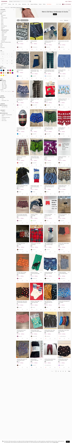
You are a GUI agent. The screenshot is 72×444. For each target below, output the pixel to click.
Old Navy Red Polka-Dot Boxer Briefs (48, 215)
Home (20, 4)
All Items (3, 97)
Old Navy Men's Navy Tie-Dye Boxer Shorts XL (22, 99)
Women (9, 4)
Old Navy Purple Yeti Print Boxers (49, 157)
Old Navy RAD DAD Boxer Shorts (61, 70)
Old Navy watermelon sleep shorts (36, 128)
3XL (7, 60)
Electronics (24, 4)
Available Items (5, 113)
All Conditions (4, 105)
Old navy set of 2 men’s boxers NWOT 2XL (21, 331)
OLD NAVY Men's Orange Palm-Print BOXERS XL (21, 273)
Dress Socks (4, 38)
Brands (40, 4)
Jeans (2, 19)
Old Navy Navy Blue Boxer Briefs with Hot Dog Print (49, 186)
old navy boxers (20, 41)
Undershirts (4, 39)
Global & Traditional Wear (6, 42)
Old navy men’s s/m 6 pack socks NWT (62, 215)
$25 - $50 (4, 83)
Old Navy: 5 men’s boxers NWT (34, 215)
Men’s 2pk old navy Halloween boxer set (48, 302)
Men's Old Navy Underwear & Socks (17, 7)
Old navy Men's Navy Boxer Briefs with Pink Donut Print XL (22, 215)
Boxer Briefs (4, 32)
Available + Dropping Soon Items (7, 115)
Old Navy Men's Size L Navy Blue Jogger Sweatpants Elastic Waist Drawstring (50, 331)
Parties (44, 4)
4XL (11, 60)
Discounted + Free (5, 100)
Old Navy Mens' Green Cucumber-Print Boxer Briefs (36, 331)
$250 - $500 (4, 87)
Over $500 (4, 88)
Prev (52, 371)
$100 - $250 (4, 85)
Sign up (69, 1)
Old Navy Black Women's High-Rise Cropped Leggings (34, 360)
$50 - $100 (4, 84)
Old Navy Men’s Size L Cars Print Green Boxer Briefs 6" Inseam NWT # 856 (35, 157)
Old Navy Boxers (34, 41)
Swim (2, 28)
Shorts (2, 24)
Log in (66, 1)
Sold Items (4, 119)
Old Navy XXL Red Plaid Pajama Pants (21, 157)
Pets (28, 4)
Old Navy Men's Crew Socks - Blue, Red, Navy (63, 331)
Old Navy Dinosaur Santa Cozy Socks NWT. (35, 273)
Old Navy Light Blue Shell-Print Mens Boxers (62, 273)
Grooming (3, 40)
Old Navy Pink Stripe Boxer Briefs (62, 157)
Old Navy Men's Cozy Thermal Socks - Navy (35, 70)
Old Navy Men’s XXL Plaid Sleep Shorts (35, 244)
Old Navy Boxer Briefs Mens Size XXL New (49, 273)
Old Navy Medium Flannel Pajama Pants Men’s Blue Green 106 (49, 70)
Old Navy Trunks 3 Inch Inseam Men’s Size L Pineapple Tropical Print (62, 99)
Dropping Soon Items (6, 117)
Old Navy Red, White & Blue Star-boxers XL (63, 244)
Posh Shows (49, 4)
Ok (67, 441)
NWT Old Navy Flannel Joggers (35, 99)
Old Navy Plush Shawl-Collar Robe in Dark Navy (22, 186)
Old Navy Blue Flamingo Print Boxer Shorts (63, 302)
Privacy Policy (55, 442)
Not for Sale (4, 120)
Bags (2, 16)
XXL (2, 60)
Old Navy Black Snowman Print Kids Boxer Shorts (63, 360)
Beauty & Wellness (34, 4)
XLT (7, 63)
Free (2, 98)
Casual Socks (4, 36)
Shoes (2, 23)
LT (2, 63)
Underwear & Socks (5, 30)
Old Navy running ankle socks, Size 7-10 (49, 42)
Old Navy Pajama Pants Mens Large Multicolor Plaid (50, 360)
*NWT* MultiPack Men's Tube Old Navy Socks (49, 244)
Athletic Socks (4, 31)
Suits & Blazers (4, 26)
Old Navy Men (7, 7)
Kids (16, 4)
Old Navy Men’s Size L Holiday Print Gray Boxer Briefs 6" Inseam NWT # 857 (62, 186)
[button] (11, 1)
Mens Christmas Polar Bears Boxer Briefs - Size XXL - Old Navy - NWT (49, 99)
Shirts (2, 21)
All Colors (4, 67)
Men (13, 4)
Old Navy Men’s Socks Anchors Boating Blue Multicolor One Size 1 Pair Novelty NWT (35, 186)
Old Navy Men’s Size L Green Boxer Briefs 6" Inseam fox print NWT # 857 (49, 128)
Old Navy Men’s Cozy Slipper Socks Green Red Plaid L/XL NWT (21, 128)
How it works (58, 4)
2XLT (12, 63)
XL (11, 56)
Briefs (3, 35)
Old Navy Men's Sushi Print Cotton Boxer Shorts (22, 360)
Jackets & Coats (4, 17)
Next (69, 371)
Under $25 (4, 81)
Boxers (3, 34)
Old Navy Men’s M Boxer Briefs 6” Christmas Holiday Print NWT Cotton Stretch (62, 128)
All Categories (3, 11)
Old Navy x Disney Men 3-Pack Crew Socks (35, 302)
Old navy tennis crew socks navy (63, 42)
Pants (2, 20)
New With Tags (4, 106)
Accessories (3, 15)
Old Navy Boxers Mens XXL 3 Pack (21, 244)
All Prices (4, 80)
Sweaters (3, 27)
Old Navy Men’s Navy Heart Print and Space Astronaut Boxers (22, 302)
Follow (55, 14)
